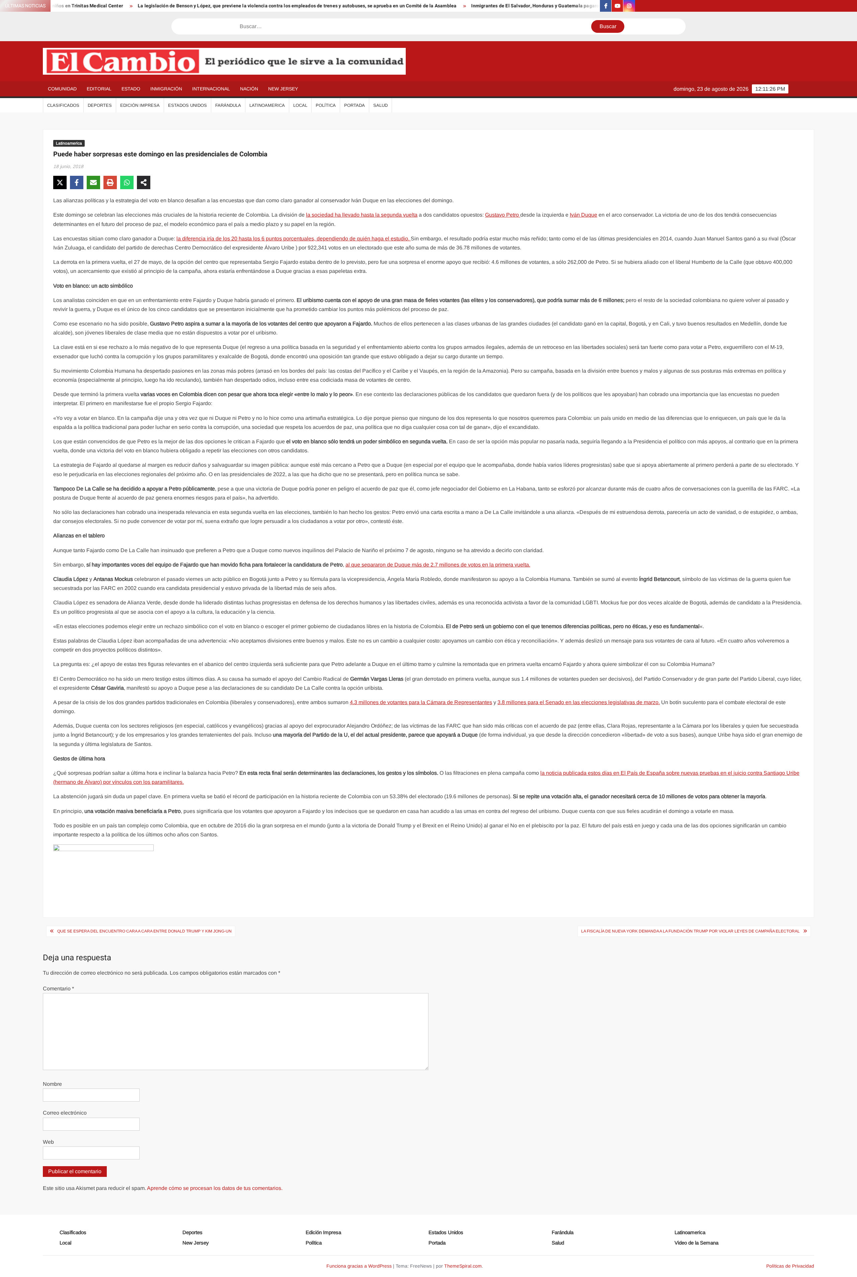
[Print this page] (110, 182)
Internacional (211, 88)
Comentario (58, 988)
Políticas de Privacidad (790, 1266)
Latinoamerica (267, 105)
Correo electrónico (65, 1113)
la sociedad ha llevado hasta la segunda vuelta (361, 215)
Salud (380, 105)
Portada (354, 105)
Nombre (52, 1084)
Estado (131, 88)
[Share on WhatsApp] (127, 182)
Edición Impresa (140, 105)
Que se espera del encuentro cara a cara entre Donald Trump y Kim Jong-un (144, 931)
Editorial (99, 88)
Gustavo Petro (502, 215)
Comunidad (62, 88)
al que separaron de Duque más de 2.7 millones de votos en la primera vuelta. (437, 565)
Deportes (100, 105)
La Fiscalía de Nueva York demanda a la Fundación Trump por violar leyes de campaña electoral (690, 931)
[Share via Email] (93, 182)
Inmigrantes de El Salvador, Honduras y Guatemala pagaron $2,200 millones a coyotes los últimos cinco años (549, 5)
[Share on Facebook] (76, 182)
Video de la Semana (696, 1243)
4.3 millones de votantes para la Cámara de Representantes (421, 702)
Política (326, 105)
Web (48, 1142)
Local (300, 105)
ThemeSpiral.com (463, 1266)
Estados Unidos (187, 105)
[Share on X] (60, 182)
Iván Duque (583, 215)
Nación (249, 88)
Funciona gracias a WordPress (359, 1266)
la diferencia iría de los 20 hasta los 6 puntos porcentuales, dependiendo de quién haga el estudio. (293, 238)
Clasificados (63, 105)
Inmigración (166, 88)
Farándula (228, 105)
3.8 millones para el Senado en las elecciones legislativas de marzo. (578, 702)
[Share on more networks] (143, 182)
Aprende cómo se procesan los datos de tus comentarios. (215, 1188)
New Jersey (283, 88)
